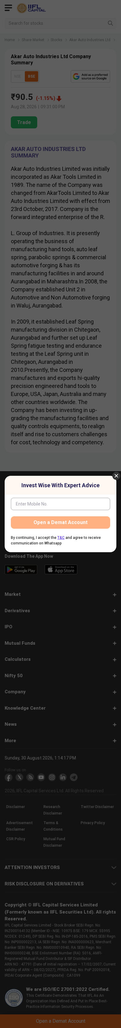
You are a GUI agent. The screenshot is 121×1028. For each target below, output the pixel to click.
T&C (61, 538)
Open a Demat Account (60, 522)
